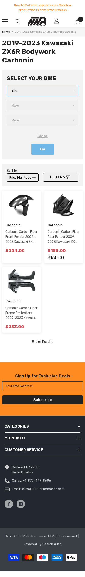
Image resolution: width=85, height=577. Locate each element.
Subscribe (42, 400)
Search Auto (51, 544)
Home (6, 31)
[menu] (5, 21)
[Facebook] (9, 504)
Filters (58, 177)
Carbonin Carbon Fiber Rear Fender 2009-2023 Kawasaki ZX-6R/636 (64, 237)
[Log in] (56, 21)
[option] (42, 7)
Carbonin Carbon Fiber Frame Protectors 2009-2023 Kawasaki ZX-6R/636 (21, 313)
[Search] (18, 21)
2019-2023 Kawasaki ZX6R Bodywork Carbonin (45, 31)
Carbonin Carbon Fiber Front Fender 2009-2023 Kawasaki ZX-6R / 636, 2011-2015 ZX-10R (21, 237)
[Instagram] (21, 504)
